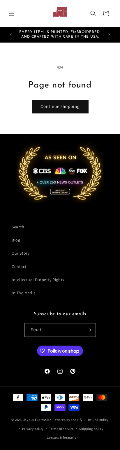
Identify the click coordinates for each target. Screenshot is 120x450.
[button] (11, 13)
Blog (16, 240)
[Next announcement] (109, 34)
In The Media (24, 292)
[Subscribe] (89, 330)
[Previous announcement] (10, 34)
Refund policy (98, 420)
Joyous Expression (37, 420)
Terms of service (61, 429)
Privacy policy (33, 429)
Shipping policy (91, 429)
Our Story (20, 253)
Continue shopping (60, 106)
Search (18, 227)
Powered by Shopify (67, 420)
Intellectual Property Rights (38, 279)
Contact (19, 266)
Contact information (62, 437)
